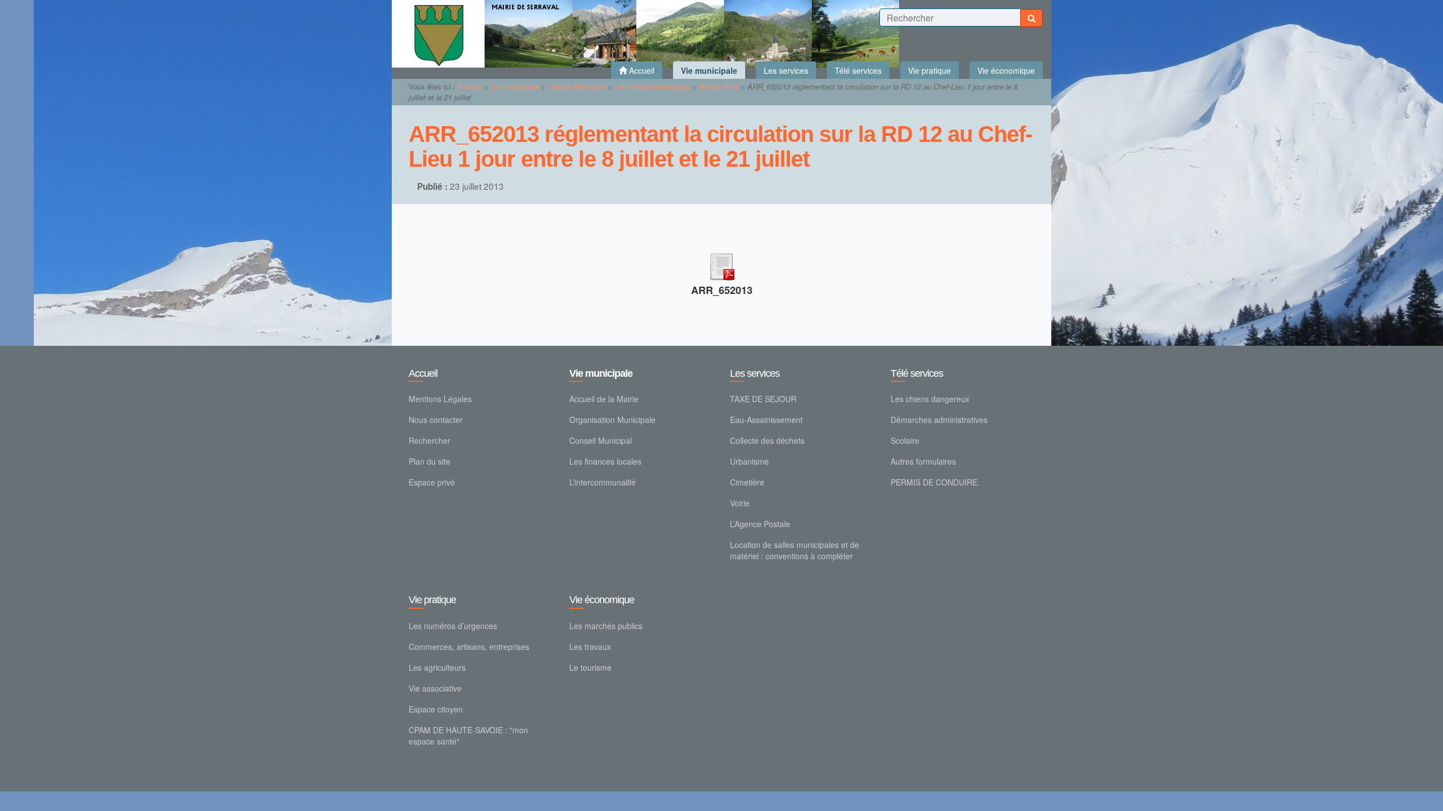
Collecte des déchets (767, 440)
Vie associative (435, 688)
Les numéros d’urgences (453, 625)
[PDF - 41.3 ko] (721, 265)
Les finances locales (605, 461)
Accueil (470, 86)
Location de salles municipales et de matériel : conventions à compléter (794, 550)
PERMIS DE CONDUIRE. (935, 482)
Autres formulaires (923, 461)
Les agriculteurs (437, 667)
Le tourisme (590, 667)
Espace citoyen (436, 709)
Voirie (740, 503)
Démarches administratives (939, 419)
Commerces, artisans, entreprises (469, 646)
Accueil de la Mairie (604, 398)
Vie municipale (515, 86)
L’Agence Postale (760, 523)
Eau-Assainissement (766, 419)
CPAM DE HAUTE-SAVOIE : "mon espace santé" (468, 735)
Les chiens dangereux (930, 398)
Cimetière (747, 482)
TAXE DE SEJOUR (763, 398)
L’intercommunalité (602, 482)
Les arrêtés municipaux (652, 86)
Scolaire (905, 440)
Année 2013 (719, 86)
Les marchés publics (606, 625)
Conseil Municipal (576, 86)
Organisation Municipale (612, 419)
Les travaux (590, 646)
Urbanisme (749, 461)
